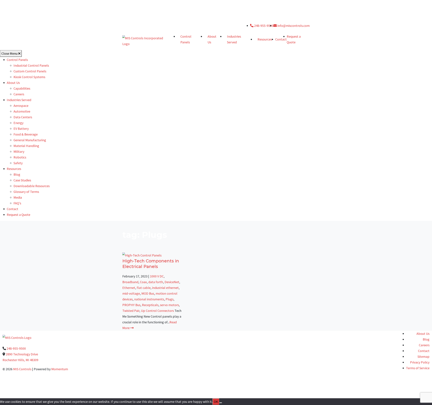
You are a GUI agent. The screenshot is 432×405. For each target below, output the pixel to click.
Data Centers (23, 117)
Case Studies (22, 180)
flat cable (144, 288)
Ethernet (128, 288)
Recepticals (150, 305)
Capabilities (22, 88)
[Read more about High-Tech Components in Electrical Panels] (141, 255)
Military (19, 151)
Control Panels (185, 39)
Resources (265, 39)
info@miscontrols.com (293, 25)
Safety (18, 163)
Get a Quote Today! (112, 390)
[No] (220, 402)
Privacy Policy (419, 362)
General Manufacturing (30, 140)
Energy (18, 123)
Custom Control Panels (30, 71)
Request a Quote (18, 214)
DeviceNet (172, 282)
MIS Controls (22, 369)
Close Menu (9, 53)
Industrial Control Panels (31, 65)
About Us (212, 39)
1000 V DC (157, 276)
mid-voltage (131, 293)
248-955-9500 (263, 25)
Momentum (59, 369)
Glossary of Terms (26, 192)
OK (216, 401)
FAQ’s (17, 203)
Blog (17, 174)
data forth (155, 282)
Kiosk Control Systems (29, 77)
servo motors (169, 305)
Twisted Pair (130, 310)
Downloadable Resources (32, 186)
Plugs (169, 299)
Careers (19, 94)
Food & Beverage (26, 134)
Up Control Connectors (157, 310)
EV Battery (21, 128)
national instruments (149, 299)
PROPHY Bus (131, 305)
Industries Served (234, 39)
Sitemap (423, 356)
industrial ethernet (165, 288)
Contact (281, 39)
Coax (143, 282)
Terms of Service (417, 368)
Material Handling (26, 146)
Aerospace (21, 105)
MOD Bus (147, 293)
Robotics (20, 157)
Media (18, 197)
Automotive (22, 111)
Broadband (130, 282)
